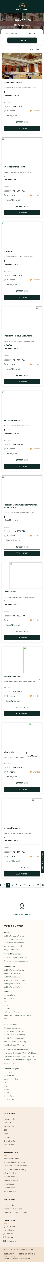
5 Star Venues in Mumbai (13, 939)
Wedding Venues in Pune (13, 987)
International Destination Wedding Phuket (19, 1056)
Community (9, 1254)
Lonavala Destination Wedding (15, 1042)
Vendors (7, 991)
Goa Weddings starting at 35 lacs (16, 961)
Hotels (6, 1086)
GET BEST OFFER (22, 122)
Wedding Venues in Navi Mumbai (16, 984)
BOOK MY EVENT (22, 128)
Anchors (7, 1009)
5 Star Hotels (8, 1072)
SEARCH (22, 40)
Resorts (7, 1093)
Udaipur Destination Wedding (14, 1035)
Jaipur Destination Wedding (14, 1031)
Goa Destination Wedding (13, 1028)
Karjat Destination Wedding (14, 1045)
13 (38, 885)
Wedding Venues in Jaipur (13, 977)
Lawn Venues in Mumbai (13, 946)
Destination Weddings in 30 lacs (16, 958)
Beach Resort (9, 1100)
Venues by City (9, 966)
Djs (5, 1002)
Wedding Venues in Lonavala (14, 980)
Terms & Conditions (26, 1254)
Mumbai (6, 932)
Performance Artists (11, 1012)
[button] (5, 66)
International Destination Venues (16, 1049)
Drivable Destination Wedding (14, 1038)
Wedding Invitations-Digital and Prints (18, 1016)
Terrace (6, 1089)
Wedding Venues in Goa (12, 974)
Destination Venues (11, 1024)
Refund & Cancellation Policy (17, 1259)
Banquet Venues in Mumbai (14, 943)
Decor (6, 1005)
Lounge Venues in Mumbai (13, 950)
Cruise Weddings (10, 1063)
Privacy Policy (10, 1256)
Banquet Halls (9, 1076)
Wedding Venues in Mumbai (14, 936)
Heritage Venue (9, 1096)
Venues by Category (11, 1069)
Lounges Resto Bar (11, 1079)
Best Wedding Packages (13, 954)
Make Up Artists (9, 999)
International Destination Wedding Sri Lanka (20, 1060)
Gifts (5, 1019)
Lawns (6, 1083)
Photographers (9, 995)
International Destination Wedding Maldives (20, 1053)
